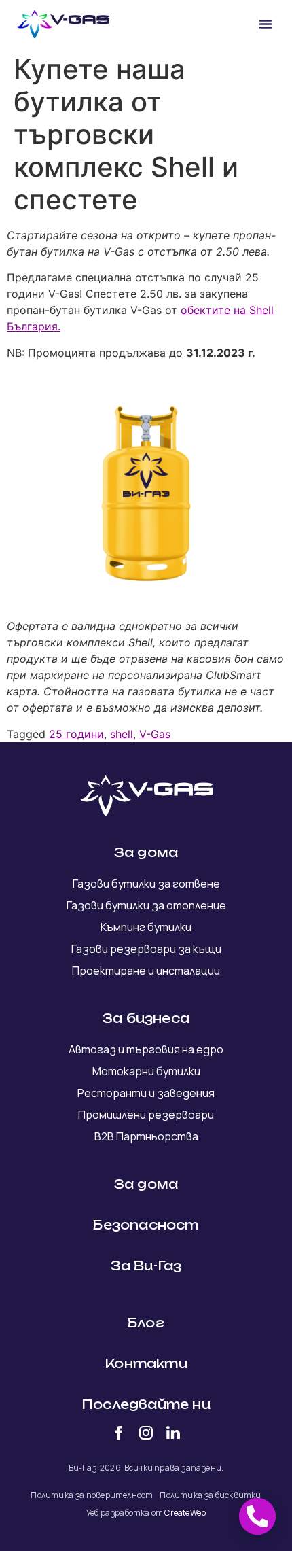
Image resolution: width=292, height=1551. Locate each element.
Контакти (146, 1363)
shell (121, 734)
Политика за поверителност (92, 1495)
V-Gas (154, 734)
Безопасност (145, 1224)
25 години (76, 734)
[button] (265, 24)
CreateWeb (185, 1512)
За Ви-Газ (146, 1265)
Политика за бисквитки (210, 1495)
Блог (146, 1322)
